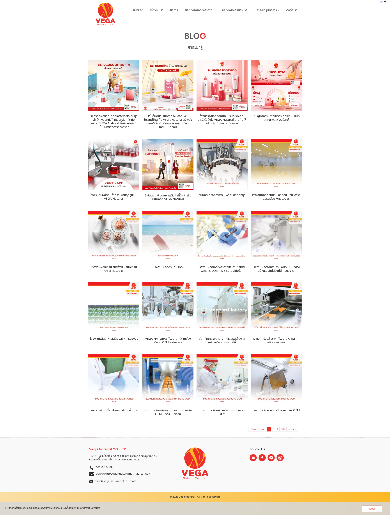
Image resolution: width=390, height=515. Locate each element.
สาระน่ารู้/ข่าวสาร (267, 10)
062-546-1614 (105, 467)
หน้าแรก (138, 10)
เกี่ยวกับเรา (156, 10)
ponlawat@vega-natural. (112, 474)
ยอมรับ (372, 509)
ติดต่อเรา (291, 10)
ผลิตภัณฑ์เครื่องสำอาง (199, 10)
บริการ (174, 10)
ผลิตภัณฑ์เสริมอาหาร (235, 10)
